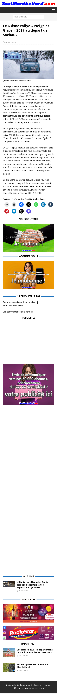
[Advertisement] (27, 342)
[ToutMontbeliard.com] (28, 5)
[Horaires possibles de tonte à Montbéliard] (9, 667)
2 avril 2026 (23, 670)
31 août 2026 (23, 591)
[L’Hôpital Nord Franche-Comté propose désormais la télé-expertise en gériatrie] (9, 584)
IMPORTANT (28, 644)
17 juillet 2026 (24, 656)
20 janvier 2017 (11, 42)
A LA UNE (28, 576)
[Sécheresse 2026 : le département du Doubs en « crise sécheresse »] (9, 652)
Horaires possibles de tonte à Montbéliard (32, 665)
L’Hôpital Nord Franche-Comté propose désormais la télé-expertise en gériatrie (33, 585)
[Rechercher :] (28, 16)
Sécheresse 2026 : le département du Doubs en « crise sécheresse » (35, 651)
